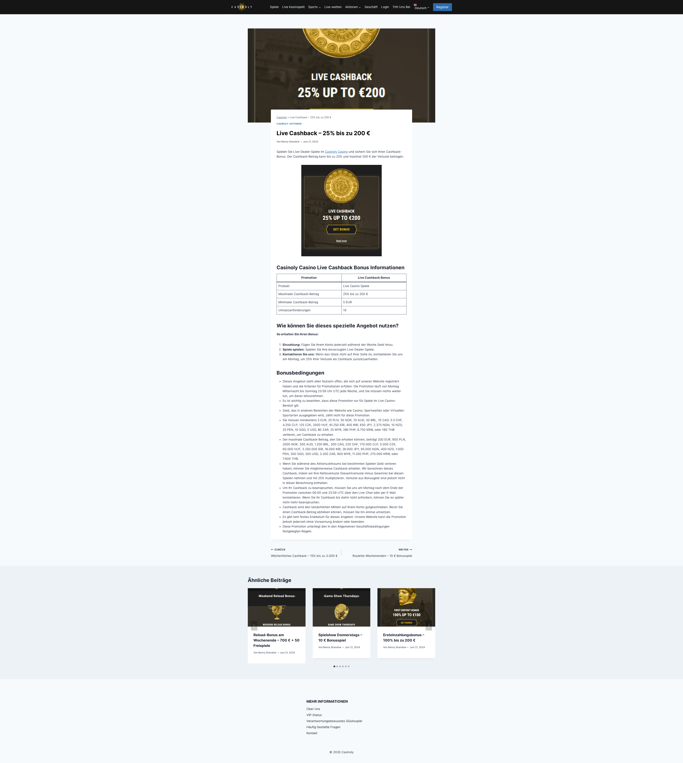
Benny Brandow (290, 141)
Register (442, 7)
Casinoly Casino (336, 151)
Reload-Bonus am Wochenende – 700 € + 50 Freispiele (276, 640)
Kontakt (311, 733)
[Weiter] (429, 625)
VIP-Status (314, 715)
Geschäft (371, 7)
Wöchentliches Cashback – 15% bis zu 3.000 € (304, 553)
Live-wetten (333, 7)
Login (385, 7)
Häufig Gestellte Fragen (323, 727)
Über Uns (313, 709)
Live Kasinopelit (293, 7)
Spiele (274, 7)
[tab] (334, 666)
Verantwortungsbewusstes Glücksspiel (334, 721)
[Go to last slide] (254, 625)
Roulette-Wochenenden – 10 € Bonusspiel (382, 553)
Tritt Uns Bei (401, 7)
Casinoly (282, 117)
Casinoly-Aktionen (289, 123)
